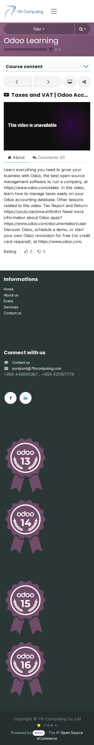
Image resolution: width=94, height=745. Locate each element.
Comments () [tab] (51, 157)
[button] (82, 29)
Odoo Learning (31, 40)
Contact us (21, 362)
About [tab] (18, 157)
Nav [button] (37, 28)
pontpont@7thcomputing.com (36, 368)
